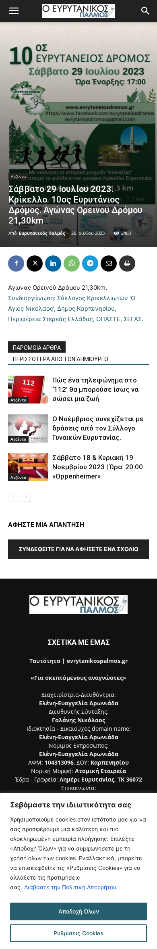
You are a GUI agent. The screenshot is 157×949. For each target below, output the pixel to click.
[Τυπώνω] (127, 263)
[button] (14, 11)
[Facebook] (16, 263)
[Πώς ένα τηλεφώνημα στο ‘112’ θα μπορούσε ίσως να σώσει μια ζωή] (28, 389)
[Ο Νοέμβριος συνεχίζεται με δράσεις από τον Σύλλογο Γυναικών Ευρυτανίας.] (28, 428)
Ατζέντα (18, 176)
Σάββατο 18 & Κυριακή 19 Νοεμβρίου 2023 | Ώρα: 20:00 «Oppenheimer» (97, 467)
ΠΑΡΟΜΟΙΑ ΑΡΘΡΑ (37, 348)
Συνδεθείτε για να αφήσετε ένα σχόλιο (78, 549)
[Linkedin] (53, 263)
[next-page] (26, 497)
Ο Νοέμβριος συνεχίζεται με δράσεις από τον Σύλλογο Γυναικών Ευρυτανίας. (98, 428)
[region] (78, 871)
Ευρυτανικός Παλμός (42, 233)
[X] (35, 263)
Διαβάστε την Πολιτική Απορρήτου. (71, 887)
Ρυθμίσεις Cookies (78, 933)
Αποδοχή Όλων (78, 911)
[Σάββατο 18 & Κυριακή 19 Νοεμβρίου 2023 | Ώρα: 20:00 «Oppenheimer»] (28, 467)
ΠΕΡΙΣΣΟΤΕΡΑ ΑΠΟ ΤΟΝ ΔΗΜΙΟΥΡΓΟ (60, 359)
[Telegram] (90, 263)
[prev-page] (13, 497)
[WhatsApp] (72, 263)
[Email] (109, 263)
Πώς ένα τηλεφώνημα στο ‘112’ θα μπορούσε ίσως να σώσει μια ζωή (95, 389)
